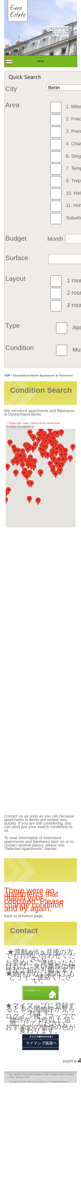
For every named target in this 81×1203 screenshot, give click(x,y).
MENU (44, 61)
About (62, 1074)
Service (17, 1074)
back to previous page (23, 916)
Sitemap (20, 1077)
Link (27, 1077)
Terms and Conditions (32, 1074)
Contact (54, 1074)
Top (10, 1074)
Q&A (46, 1074)
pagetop (70, 1061)
